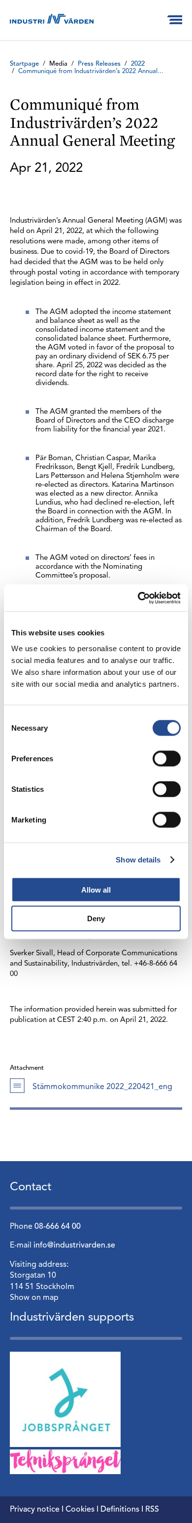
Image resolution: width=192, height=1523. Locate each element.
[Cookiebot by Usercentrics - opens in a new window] (138, 597)
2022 (138, 64)
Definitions (119, 1510)
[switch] (167, 758)
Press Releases (99, 64)
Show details (138, 860)
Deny (96, 918)
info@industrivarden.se (74, 1246)
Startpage (24, 64)
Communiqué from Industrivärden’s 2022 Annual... (90, 71)
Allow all (96, 889)
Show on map (34, 1298)
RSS (152, 1510)
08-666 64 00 (57, 1227)
